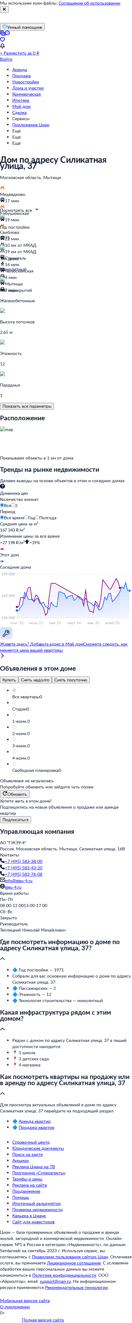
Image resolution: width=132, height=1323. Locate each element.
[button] (72, 697)
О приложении (15, 1307)
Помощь (20, 1197)
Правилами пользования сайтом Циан (70, 1257)
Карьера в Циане (29, 1215)
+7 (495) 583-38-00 (23, 861)
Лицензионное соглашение (74, 1263)
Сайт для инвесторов (33, 1222)
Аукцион (20, 1160)
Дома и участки (28, 88)
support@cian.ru (55, 1281)
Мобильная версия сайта (25, 1300)
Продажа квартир (36, 1127)
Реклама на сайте (29, 1185)
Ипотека (20, 100)
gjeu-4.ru (13, 887)
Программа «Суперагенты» (39, 1173)
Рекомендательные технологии (76, 1287)
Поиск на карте (27, 1154)
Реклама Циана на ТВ (33, 1166)
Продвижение (26, 1191)
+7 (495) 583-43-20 (23, 868)
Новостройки (25, 82)
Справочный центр (31, 1142)
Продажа (21, 75)
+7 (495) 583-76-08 (23, 874)
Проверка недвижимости (37, 1209)
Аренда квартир (35, 1121)
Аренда (19, 69)
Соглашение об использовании (89, 3)
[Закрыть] (4, 9)
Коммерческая (26, 94)
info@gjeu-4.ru (19, 880)
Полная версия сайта (43, 1320)
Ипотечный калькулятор (36, 1203)
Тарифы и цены (27, 1179)
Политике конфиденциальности (64, 1275)
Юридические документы (38, 1148)
